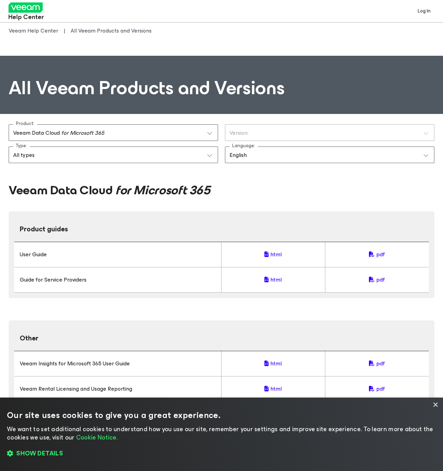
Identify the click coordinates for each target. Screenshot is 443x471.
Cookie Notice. (97, 437)
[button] (221, 453)
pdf (380, 254)
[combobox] (113, 132)
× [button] (435, 405)
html (276, 254)
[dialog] (221, 434)
